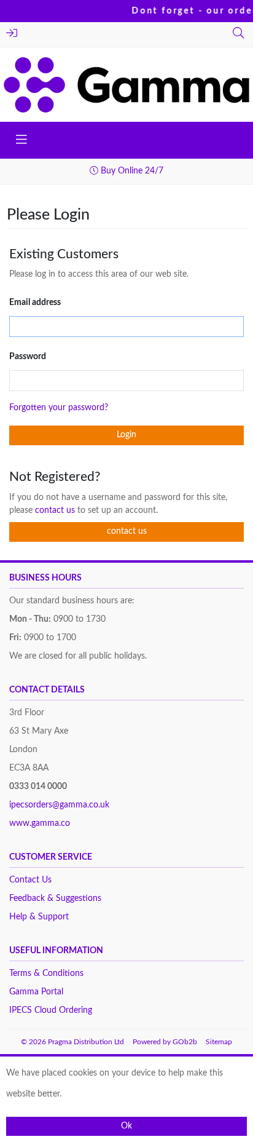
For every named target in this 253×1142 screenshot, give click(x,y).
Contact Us (30, 880)
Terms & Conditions (46, 973)
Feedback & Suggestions (55, 898)
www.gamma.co (39, 823)
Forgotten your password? (58, 407)
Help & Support (39, 917)
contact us (56, 510)
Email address (35, 302)
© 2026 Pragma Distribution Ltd (72, 1041)
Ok (126, 1126)
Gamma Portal (36, 992)
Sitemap (219, 1041)
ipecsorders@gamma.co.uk (59, 805)
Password (27, 356)
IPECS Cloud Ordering (50, 1010)
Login (13, 34)
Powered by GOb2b (165, 1041)
